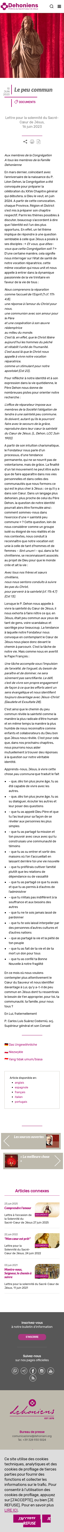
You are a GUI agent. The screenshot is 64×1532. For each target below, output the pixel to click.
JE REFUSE (37, 1521)
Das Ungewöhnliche (23, 1045)
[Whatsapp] (15, 1370)
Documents (27, 102)
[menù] (59, 6)
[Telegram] (24, 1370)
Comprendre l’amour (17, 1208)
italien (19, 1097)
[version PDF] (38, 141)
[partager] (25, 142)
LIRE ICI (11, 1510)
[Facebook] (33, 1370)
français (20, 1092)
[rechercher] (51, 6)
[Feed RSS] (33, 1378)
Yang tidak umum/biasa (25, 1059)
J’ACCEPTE (26, 1518)
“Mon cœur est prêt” (17, 1239)
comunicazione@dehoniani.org (32, 1436)
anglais (19, 1082)
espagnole (21, 1087)
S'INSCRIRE (32, 1337)
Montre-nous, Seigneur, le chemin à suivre (18, 1273)
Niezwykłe (16, 1052)
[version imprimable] (32, 141)
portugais (21, 1101)
